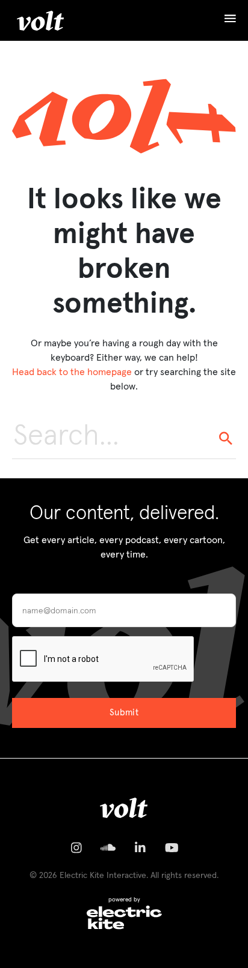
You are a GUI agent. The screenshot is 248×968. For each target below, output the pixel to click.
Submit (124, 712)
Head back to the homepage (72, 372)
